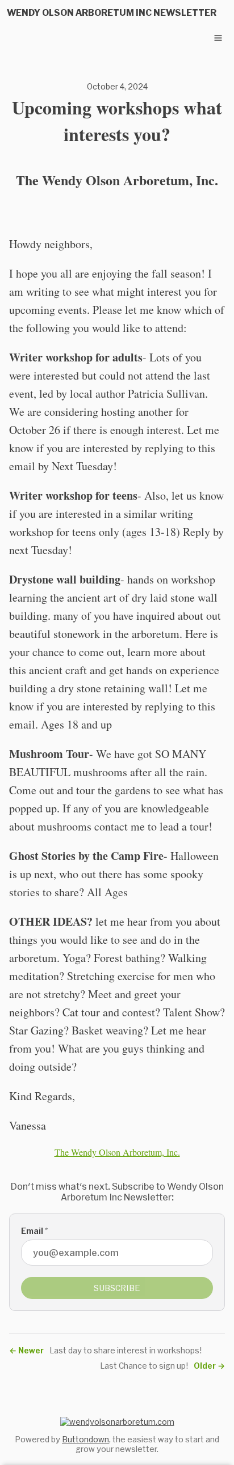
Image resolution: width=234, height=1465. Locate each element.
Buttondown (85, 1439)
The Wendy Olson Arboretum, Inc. (117, 1152)
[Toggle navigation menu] (218, 38)
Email (34, 1231)
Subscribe (117, 1288)
